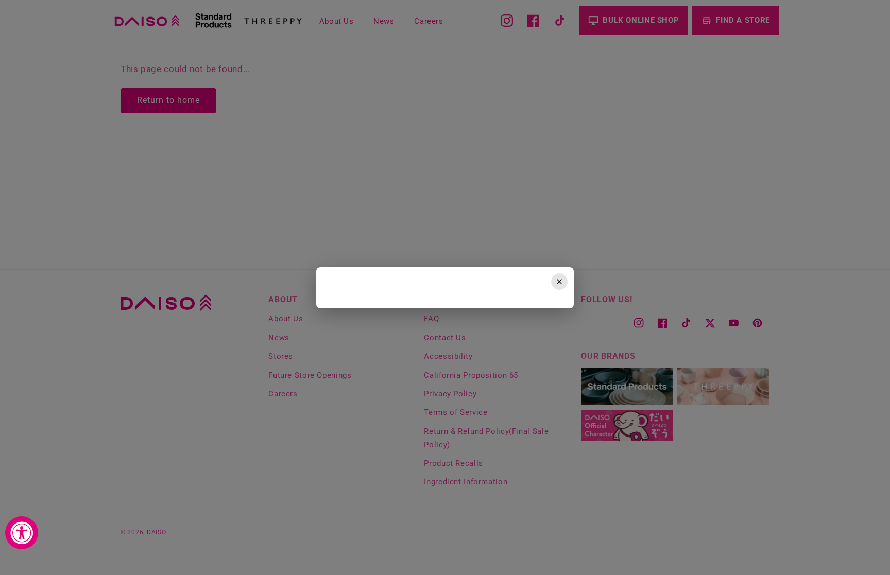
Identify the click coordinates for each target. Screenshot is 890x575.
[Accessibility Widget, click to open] (21, 532)
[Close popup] (559, 281)
